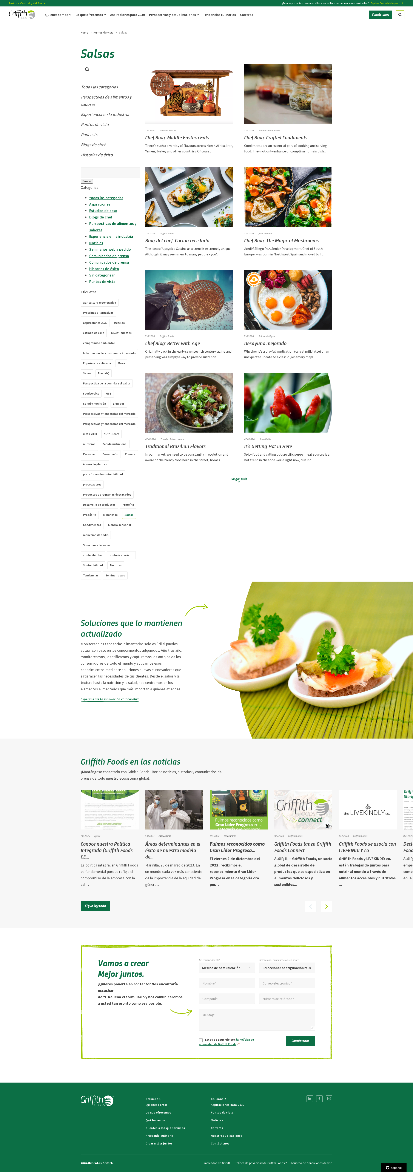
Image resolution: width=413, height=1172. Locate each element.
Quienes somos (157, 1105)
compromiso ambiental (99, 343)
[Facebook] (319, 1098)
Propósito (89, 515)
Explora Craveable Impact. (386, 3)
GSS (108, 393)
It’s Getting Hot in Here (268, 446)
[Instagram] (329, 1098)
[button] (326, 906)
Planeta (130, 454)
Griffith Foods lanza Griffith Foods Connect (302, 847)
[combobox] (227, 968)
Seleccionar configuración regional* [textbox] (287, 968)
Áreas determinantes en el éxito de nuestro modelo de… (172, 850)
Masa (121, 363)
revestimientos (121, 333)
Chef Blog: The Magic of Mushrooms (281, 240)
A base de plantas (95, 464)
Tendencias (91, 575)
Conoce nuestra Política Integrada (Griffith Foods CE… (107, 850)
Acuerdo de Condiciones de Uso (311, 1163)
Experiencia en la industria (105, 114)
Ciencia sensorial (119, 525)
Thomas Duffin (168, 130)
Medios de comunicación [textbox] (221, 968)
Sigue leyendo (95, 905)
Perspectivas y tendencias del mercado (109, 414)
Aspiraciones (99, 204)
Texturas (116, 565)
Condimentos (92, 525)
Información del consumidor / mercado (109, 353)
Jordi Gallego (265, 233)
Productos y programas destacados (107, 494)
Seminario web (115, 575)
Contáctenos (220, 1143)
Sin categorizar (102, 275)
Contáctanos (300, 1040)
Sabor (87, 373)
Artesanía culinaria (160, 1136)
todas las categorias (106, 197)
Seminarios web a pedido (110, 249)
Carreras (217, 1128)
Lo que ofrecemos (158, 1112)
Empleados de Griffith (217, 1163)
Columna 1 (153, 1099)
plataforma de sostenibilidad (103, 474)
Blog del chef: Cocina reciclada (177, 240)
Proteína (128, 505)
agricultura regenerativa (99, 302)
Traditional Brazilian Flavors (175, 446)
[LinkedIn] (310, 1098)
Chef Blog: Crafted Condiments (275, 137)
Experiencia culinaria (97, 363)
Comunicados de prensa (109, 255)
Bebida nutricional (114, 444)
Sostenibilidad (93, 565)
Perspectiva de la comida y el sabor (106, 383)
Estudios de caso (103, 210)
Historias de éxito (97, 154)
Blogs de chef (93, 144)
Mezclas (119, 323)
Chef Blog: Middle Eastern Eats (177, 137)
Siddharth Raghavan (269, 130)
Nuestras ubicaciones (226, 1136)
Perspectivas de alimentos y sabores (106, 100)
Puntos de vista (104, 32)
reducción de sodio (95, 535)
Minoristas (110, 515)
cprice (97, 835)
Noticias (96, 242)
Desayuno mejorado (265, 343)
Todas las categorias (99, 86)
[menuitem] (310, 1098)
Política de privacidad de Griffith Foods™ (261, 1163)
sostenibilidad (93, 555)
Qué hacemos (155, 1120)
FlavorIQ (103, 373)
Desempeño (110, 454)
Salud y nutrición (94, 404)
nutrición (89, 444)
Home (84, 32)
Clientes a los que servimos (165, 1128)
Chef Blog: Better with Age (172, 343)
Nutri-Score (111, 434)
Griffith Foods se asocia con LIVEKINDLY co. (367, 847)
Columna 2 (218, 1099)
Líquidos (119, 404)
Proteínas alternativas (98, 313)
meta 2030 (90, 434)
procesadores (92, 484)
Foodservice (91, 393)
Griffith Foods (167, 233)
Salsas (129, 515)
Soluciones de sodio (96, 545)
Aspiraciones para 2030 (227, 1105)
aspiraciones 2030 (95, 323)
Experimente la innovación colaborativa (110, 699)
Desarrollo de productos (99, 505)
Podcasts (89, 134)
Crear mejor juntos (159, 1143)
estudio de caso (93, 333)
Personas (89, 454)
